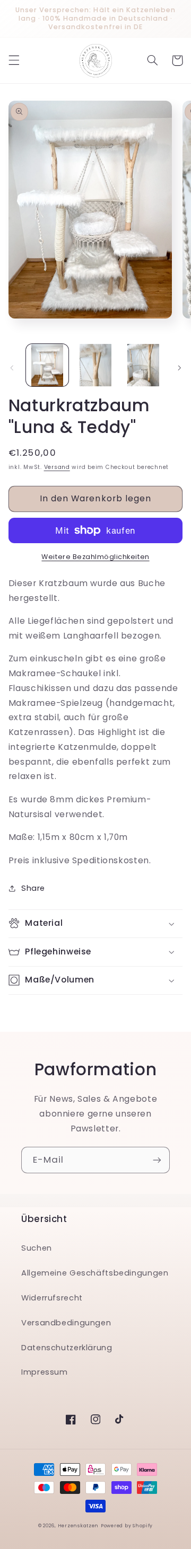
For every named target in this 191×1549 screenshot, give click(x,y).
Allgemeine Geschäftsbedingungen (95, 1273)
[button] (14, 60)
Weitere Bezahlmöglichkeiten (95, 556)
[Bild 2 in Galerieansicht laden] (95, 365)
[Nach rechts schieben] (179, 367)
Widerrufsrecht (52, 1298)
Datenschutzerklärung (66, 1347)
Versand (57, 467)
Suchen (36, 1248)
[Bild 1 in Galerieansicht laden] (47, 365)
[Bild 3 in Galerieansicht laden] (143, 365)
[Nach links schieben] (11, 367)
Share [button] (33, 888)
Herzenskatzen (78, 1526)
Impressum (44, 1372)
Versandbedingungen (66, 1322)
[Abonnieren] (157, 1160)
